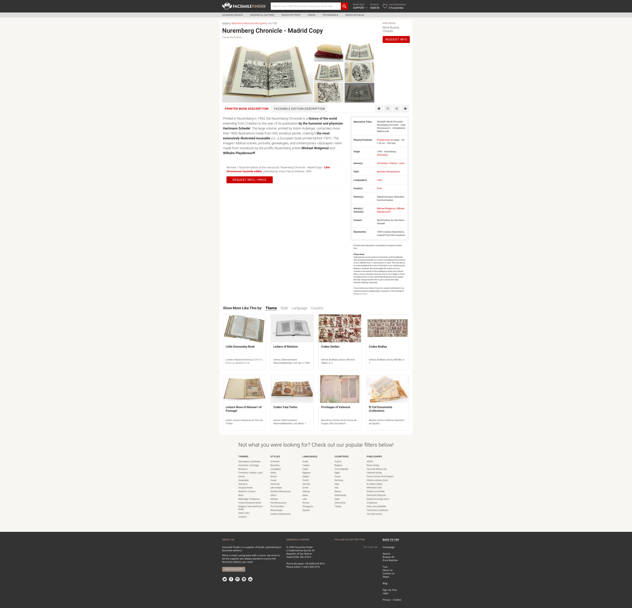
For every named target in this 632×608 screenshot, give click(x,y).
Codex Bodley (378, 346)
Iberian (273, 476)
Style (284, 308)
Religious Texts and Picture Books (250, 507)
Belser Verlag (373, 465)
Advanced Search (232, 15)
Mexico (338, 491)
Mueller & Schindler (376, 491)
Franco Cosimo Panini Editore (380, 476)
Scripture (242, 516)
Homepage (389, 547)
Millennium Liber (374, 487)
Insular (273, 480)
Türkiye (338, 506)
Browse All (388, 556)
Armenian (274, 461)
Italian (305, 495)
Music (241, 495)
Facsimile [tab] (299, 108)
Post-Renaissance (278, 502)
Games (241, 476)
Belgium (338, 465)
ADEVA (370, 461)
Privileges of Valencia (335, 407)
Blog (385, 583)
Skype (386, 576)
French (306, 480)
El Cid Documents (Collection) (380, 408)
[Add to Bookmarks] (388, 109)
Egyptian (306, 472)
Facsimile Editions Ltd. (377, 469)
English (306, 476)
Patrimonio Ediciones (376, 495)
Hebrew (306, 491)
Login (386, 593)
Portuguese (308, 506)
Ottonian (274, 498)
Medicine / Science (246, 491)
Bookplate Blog (354, 15)
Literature (242, 483)
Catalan (306, 465)
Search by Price (290, 15)
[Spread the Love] (396, 109)
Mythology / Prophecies (249, 498)
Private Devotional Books (249, 502)
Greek (305, 487)
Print (379, 188)
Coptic (305, 469)
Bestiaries (243, 469)
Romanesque (276, 510)
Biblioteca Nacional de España (249, 23)
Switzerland (340, 502)
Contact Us (389, 573)
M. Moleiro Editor (374, 483)
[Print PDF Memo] (379, 109)
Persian (306, 502)
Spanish (306, 510)
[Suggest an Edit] (405, 109)
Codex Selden (330, 346)
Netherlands (340, 495)
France (338, 476)
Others (273, 495)
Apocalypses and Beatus (249, 461)
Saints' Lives (244, 512)
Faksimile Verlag (374, 472)
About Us (388, 570)
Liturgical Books (245, 487)
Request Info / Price (249, 179)
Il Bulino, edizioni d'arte (377, 480)
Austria (338, 461)
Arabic (305, 461)
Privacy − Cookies (392, 599)
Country (317, 308)
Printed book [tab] (247, 108)
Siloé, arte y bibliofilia (376, 506)
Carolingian (275, 469)
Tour (385, 566)
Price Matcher (390, 560)
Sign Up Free (390, 589)
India (337, 483)
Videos (311, 15)
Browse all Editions (262, 15)
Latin (379, 180)
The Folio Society (374, 513)
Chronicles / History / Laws (391, 163)
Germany (382, 154)
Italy (336, 487)
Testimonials (330, 15)
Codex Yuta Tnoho (285, 407)
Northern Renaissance (388, 171)
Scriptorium (372, 502)
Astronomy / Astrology (248, 465)
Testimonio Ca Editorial (377, 510)
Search (386, 553)
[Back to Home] (244, 6)
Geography (243, 480)
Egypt (337, 472)
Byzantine (274, 465)
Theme (271, 308)
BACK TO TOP (391, 539)
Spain (337, 498)
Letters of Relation (285, 346)
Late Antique (276, 487)
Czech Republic (341, 469)
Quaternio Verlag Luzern (378, 498)
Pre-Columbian (277, 506)
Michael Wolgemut (386, 208)
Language (299, 308)
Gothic (273, 472)
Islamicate (275, 483)
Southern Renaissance (280, 513)
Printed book (383, 140)
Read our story (234, 569)
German (306, 483)
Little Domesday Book (240, 346)
